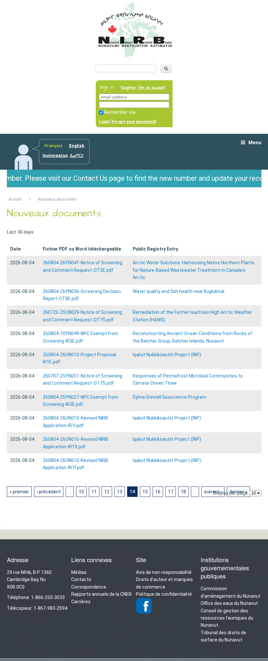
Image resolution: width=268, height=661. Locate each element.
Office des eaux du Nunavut (229, 603)
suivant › (213, 491)
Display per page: (231, 493)
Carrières (81, 601)
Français (53, 146)
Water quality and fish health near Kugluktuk (179, 291)
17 (170, 491)
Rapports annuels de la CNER (101, 594)
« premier (19, 491)
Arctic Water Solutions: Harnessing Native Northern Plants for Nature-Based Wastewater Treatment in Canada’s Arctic (194, 270)
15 (145, 491)
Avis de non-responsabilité (164, 572)
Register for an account (143, 87)
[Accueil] (134, 58)
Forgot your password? (134, 121)
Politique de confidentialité (164, 594)
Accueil (14, 199)
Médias (79, 572)
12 (106, 491)
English (76, 146)
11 (94, 491)
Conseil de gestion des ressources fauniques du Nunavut (227, 618)
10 (81, 491)
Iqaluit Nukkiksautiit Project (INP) (167, 354)
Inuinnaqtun (55, 155)
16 (157, 491)
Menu (254, 143)
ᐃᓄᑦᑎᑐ (76, 155)
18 (183, 491)
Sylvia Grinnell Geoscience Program (169, 397)
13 (119, 491)
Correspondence (88, 587)
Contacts (81, 579)
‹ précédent (49, 491)
